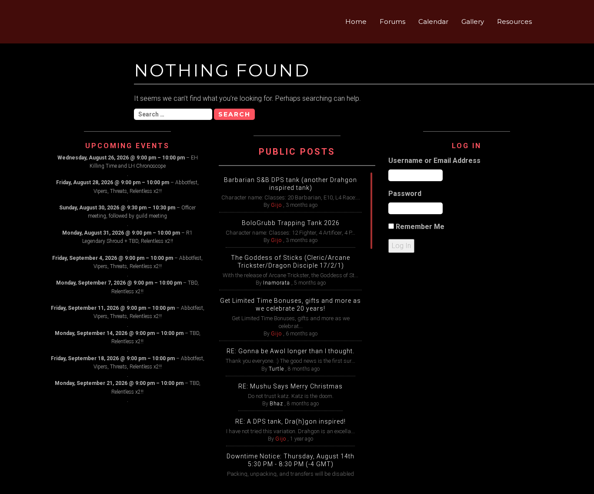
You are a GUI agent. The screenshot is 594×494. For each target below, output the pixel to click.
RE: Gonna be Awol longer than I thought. (290, 351)
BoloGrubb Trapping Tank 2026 (291, 222)
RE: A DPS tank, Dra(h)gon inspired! (290, 421)
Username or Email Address (434, 160)
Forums (392, 21)
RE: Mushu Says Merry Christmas (290, 386)
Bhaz (276, 404)
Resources (514, 21)
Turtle (276, 369)
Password (404, 193)
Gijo (276, 205)
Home (356, 21)
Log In (401, 246)
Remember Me (420, 226)
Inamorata (276, 283)
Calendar (433, 21)
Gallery (472, 21)
